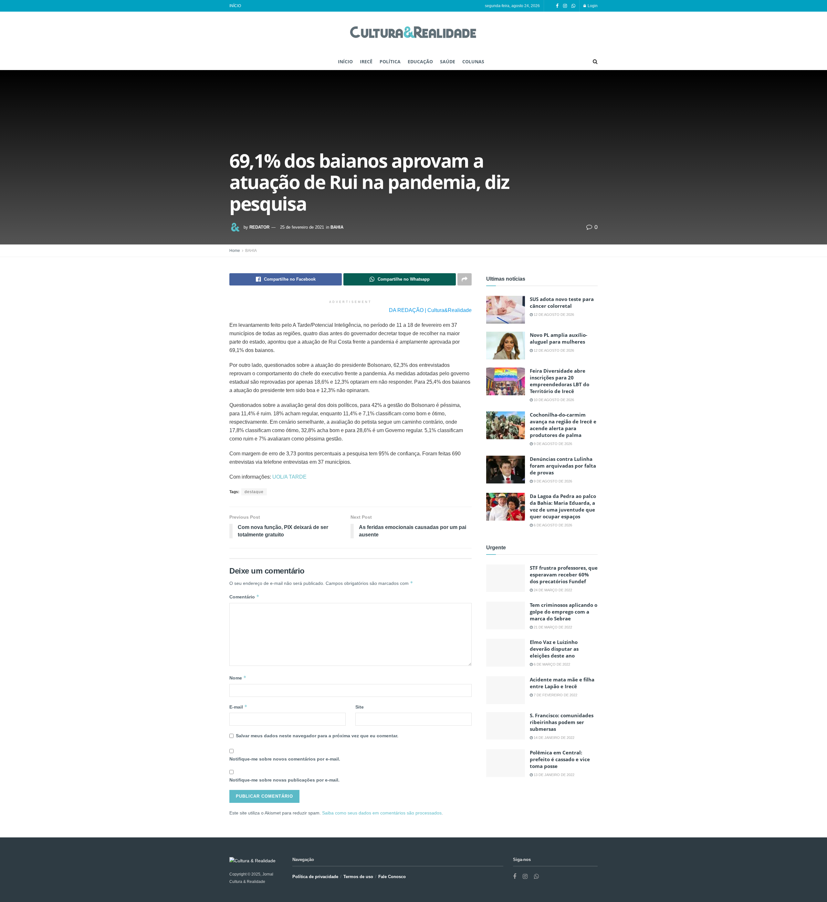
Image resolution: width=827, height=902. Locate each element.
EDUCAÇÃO (420, 61)
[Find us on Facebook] (557, 6)
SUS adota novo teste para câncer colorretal (562, 302)
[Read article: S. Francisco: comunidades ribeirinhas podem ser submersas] (505, 726)
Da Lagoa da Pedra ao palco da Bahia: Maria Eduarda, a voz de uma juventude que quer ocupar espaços (563, 506)
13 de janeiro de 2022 (553, 775)
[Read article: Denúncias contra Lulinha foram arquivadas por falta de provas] (505, 469)
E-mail (238, 707)
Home (234, 250)
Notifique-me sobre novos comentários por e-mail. (284, 759)
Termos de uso (358, 876)
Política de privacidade (315, 876)
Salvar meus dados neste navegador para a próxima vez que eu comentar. (317, 735)
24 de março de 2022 (552, 590)
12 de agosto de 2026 (553, 314)
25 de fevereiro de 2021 (302, 227)
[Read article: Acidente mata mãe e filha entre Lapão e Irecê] (505, 690)
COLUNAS (473, 61)
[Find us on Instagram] (565, 6)
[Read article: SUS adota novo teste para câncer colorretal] (505, 310)
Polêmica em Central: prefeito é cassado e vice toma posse (560, 759)
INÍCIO (235, 6)
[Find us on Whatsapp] (573, 6)
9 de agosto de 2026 (552, 444)
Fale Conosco (392, 876)
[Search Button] (595, 62)
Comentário (244, 597)
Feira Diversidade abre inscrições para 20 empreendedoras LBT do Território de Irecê (559, 381)
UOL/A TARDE (289, 477)
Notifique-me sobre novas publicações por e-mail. (284, 780)
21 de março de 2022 (552, 627)
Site (359, 707)
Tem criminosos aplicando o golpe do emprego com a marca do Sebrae (563, 612)
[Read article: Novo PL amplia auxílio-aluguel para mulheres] (505, 345)
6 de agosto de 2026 (552, 525)
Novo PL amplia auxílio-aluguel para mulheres (558, 338)
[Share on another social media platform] (464, 279)
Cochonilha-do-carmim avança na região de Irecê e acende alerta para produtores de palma (563, 424)
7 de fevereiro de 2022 (555, 695)
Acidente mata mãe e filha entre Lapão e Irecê (562, 682)
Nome (237, 678)
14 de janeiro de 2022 (553, 738)
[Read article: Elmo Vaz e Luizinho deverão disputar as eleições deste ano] (505, 653)
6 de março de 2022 (551, 664)
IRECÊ (366, 61)
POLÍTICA (390, 61)
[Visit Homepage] (413, 33)
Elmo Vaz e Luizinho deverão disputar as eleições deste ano (554, 649)
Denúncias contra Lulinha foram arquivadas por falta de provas (563, 466)
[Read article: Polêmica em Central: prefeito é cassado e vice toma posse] (505, 763)
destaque (254, 492)
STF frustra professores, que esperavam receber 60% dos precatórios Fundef (564, 575)
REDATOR (259, 227)
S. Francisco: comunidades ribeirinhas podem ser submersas (561, 722)
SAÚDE (447, 61)
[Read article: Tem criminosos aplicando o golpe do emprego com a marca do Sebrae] (505, 615)
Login (592, 6)
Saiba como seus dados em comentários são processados (382, 812)
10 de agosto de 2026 (553, 400)
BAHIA (336, 227)
